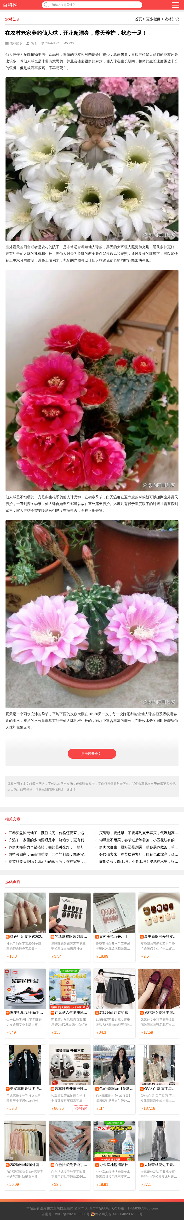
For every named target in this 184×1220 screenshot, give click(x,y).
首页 (138, 19)
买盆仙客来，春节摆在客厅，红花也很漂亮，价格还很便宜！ (139, 854)
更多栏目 (153, 19)
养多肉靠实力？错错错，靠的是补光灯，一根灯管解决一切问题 (48, 847)
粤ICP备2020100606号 (72, 1214)
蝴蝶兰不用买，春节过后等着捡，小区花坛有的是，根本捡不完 (139, 840)
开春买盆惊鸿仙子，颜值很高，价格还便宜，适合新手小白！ (48, 833)
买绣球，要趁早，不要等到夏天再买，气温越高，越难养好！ (139, 833)
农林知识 (172, 19)
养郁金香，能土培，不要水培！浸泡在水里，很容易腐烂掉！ (139, 861)
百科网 (10, 5)
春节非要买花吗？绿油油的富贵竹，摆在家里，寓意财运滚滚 (48, 861)
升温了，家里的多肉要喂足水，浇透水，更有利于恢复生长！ (48, 840)
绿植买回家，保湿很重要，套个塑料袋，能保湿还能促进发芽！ (48, 854)
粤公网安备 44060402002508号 (119, 1214)
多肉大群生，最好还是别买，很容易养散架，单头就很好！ (139, 847)
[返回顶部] (174, 1093)
